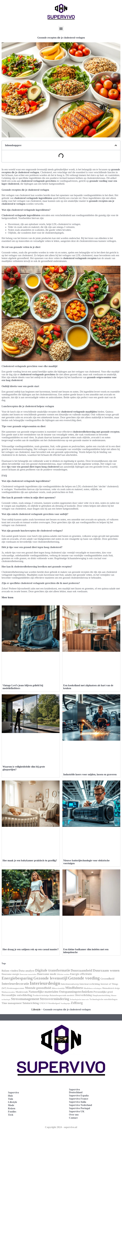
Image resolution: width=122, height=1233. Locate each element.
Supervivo (13, 1092)
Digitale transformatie (52, 970)
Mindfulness (74, 988)
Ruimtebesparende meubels (62, 995)
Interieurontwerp (70, 984)
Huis (10, 1095)
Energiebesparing (17, 978)
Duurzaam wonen (106, 970)
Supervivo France (78, 1098)
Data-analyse (26, 970)
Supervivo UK (76, 1111)
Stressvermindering (54, 999)
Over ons (74, 1114)
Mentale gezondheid (38, 988)
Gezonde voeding (84, 978)
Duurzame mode (46, 974)
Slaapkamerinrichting (101, 995)
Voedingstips (65, 1003)
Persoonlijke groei (103, 991)
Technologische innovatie (79, 999)
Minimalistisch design (111, 988)
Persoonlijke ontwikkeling (17, 995)
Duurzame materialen (28, 974)
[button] (61, 28)
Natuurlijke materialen (43, 991)
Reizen (11, 1108)
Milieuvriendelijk (58, 988)
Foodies (12, 1111)
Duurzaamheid (81, 970)
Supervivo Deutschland (75, 1091)
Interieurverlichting (89, 984)
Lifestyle (36, 1009)
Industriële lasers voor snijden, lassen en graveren (90, 774)
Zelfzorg (77, 1003)
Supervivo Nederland (80, 1105)
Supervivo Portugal (79, 1108)
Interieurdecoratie (15, 984)
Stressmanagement (25, 999)
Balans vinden (10, 970)
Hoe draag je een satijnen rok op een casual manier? (31, 949)
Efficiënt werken (63, 974)
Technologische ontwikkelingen (103, 999)
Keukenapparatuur (15, 988)
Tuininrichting (30, 1003)
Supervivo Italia (77, 1102)
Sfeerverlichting (83, 995)
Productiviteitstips (41, 995)
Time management (12, 1003)
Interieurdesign (45, 983)
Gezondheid (107, 978)
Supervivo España (79, 1095)
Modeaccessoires (8, 992)
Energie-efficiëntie (81, 974)
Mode (11, 1105)
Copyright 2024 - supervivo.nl (61, 1127)
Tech (10, 1114)
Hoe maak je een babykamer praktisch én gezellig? (30, 860)
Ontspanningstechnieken (76, 991)
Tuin (10, 1099)
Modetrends (22, 992)
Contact (73, 1117)
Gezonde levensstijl (50, 978)
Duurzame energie (10, 974)
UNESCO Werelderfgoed (50, 1003)
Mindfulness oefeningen (93, 988)
